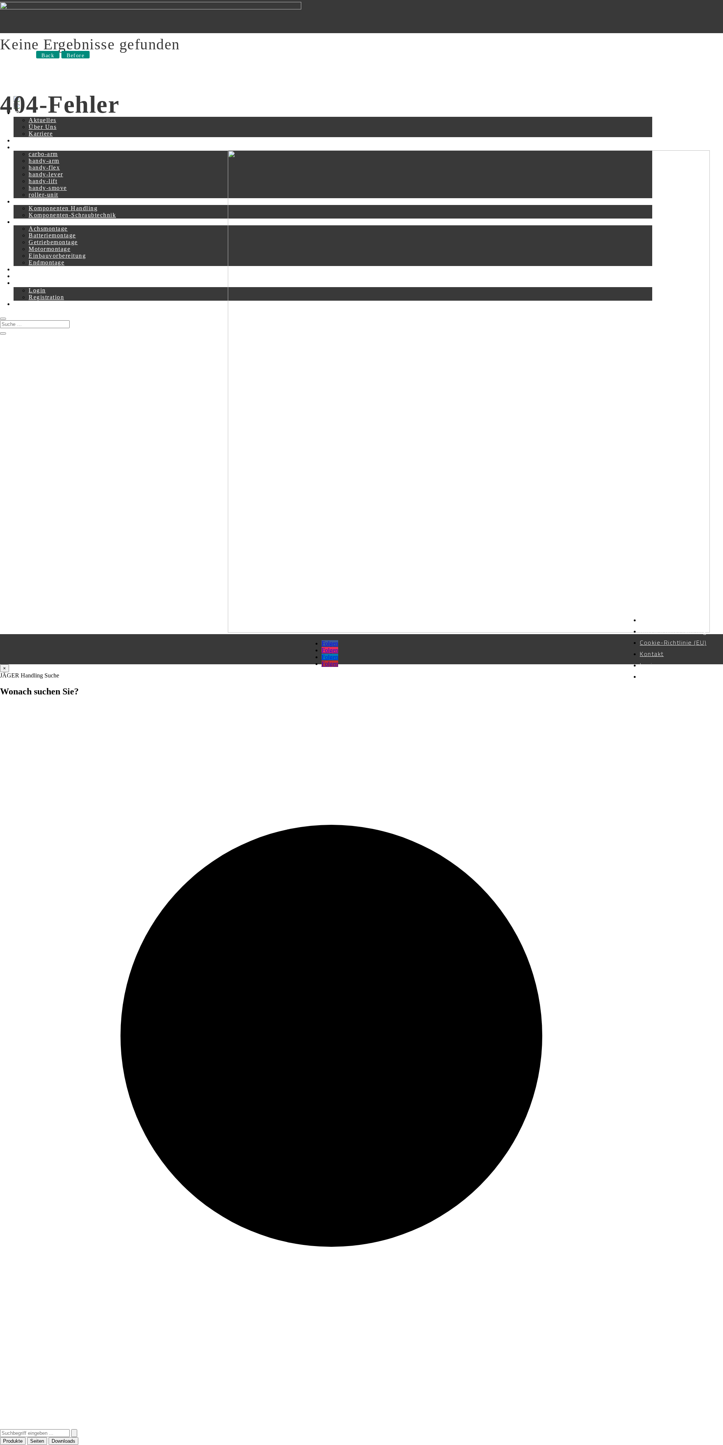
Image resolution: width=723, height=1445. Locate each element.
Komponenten (34, 201)
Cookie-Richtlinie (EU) (673, 642)
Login (37, 290)
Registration (46, 297)
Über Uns (42, 127)
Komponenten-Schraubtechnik (72, 215)
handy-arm (44, 160)
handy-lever (46, 174)
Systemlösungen (37, 222)
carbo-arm (43, 154)
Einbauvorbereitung (57, 255)
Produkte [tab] (13, 1441)
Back (47, 55)
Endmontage (46, 262)
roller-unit (43, 194)
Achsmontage (48, 228)
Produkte (27, 147)
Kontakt (25, 140)
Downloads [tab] (63, 1441)
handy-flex (44, 167)
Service (24, 269)
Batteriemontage (52, 235)
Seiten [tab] (37, 1441)
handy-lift (43, 181)
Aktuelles (42, 120)
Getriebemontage (53, 242)
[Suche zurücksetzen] (74, 1433)
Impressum (656, 619)
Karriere (41, 133)
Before (75, 55)
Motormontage (49, 249)
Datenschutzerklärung (673, 631)
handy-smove (48, 188)
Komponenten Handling (63, 208)
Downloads (30, 276)
